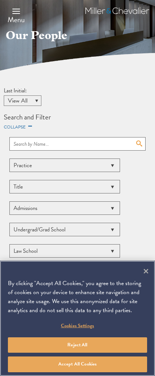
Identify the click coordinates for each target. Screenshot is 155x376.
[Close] (146, 271)
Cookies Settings (77, 325)
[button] (16, 15)
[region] (77, 318)
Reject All (77, 345)
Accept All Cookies (77, 364)
